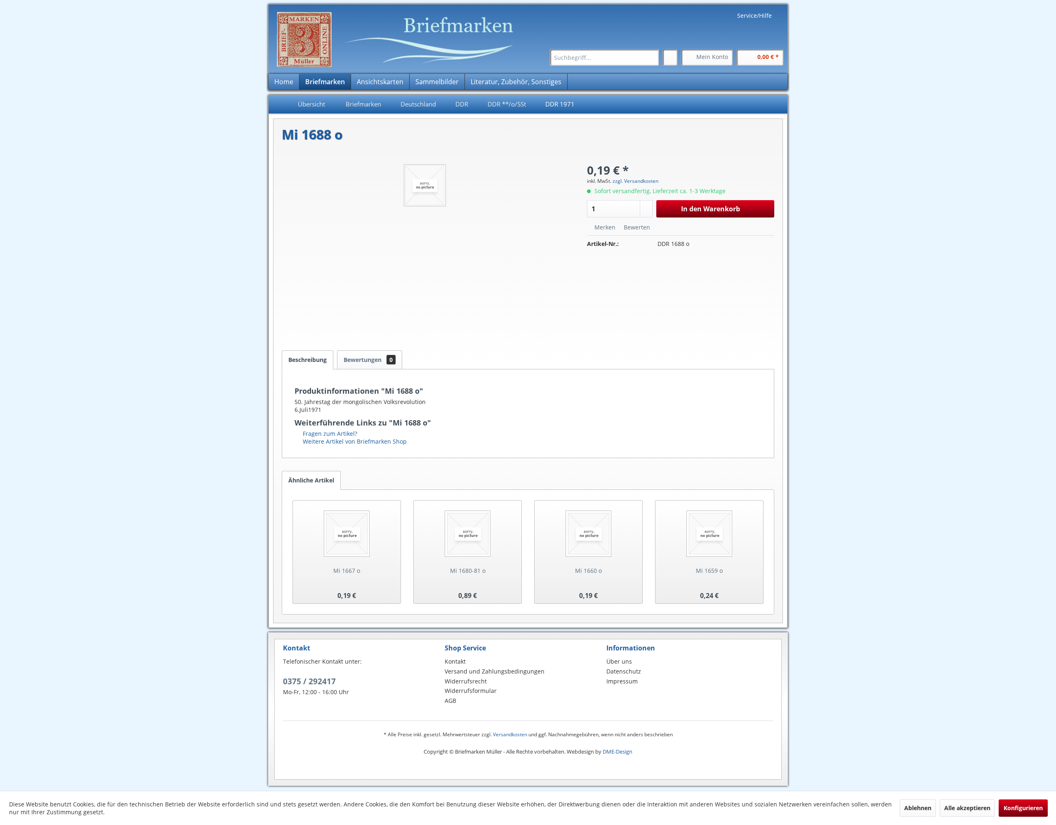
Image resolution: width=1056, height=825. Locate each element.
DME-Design (617, 751)
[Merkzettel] (669, 57)
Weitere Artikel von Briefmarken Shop (354, 441)
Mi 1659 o (709, 570)
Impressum (622, 681)
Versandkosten (510, 734)
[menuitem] (604, 57)
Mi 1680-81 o (468, 570)
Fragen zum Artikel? (329, 433)
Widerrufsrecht (466, 681)
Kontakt (455, 661)
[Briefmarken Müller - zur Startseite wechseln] (400, 39)
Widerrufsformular (471, 691)
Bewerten (636, 227)
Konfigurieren (1023, 808)
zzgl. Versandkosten (635, 180)
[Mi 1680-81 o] (467, 534)
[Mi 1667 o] (346, 534)
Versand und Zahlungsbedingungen (494, 671)
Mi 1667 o (346, 570)
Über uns (619, 661)
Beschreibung (307, 360)
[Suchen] (651, 57)
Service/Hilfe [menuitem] (754, 15)
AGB (450, 700)
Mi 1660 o (588, 570)
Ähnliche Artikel (311, 480)
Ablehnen (917, 808)
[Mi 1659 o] (709, 534)
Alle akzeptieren (967, 808)
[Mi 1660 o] (588, 534)
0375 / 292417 (309, 681)
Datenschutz (623, 671)
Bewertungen (368, 360)
